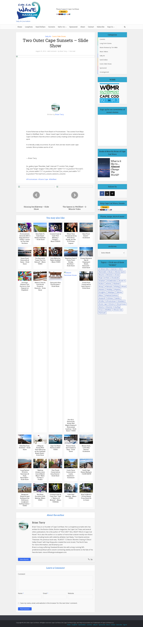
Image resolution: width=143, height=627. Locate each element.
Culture (101, 283)
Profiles (101, 301)
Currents (51, 27)
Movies (120, 292)
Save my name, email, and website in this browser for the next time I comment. (48, 603)
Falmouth (109, 286)
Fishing (117, 286)
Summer (109, 307)
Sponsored (73, 27)
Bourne (101, 275)
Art (121, 269)
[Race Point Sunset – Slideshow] (86, 227)
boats (111, 272)
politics (118, 298)
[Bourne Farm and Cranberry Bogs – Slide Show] (71, 439)
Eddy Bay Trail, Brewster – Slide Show (24, 447)
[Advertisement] (41, 123)
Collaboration (112, 281)
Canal (117, 275)
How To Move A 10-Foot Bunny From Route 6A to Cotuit (86, 497)
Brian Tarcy (63, 51)
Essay (101, 286)
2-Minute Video (104, 269)
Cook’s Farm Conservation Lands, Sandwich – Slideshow (70, 474)
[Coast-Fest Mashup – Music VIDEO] (71, 488)
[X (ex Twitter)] (107, 193)
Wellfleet (53, 179)
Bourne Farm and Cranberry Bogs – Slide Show (71, 448)
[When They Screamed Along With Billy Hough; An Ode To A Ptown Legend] (71, 227)
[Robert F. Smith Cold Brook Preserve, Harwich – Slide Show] (40, 276)
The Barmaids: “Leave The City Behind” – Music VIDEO (40, 261)
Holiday (109, 289)
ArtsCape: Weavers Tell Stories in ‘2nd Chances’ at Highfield (25, 286)
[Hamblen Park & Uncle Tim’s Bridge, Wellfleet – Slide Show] (71, 251)
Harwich (101, 289)
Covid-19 (122, 281)
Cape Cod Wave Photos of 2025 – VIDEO (55, 447)
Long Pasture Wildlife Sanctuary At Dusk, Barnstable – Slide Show (24, 474)
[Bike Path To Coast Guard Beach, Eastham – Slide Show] (40, 227)
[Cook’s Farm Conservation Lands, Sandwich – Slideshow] (71, 463)
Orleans (110, 298)
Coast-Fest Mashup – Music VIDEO (70, 496)
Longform (29, 27)
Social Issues (122, 304)
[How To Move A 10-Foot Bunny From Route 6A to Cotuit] (86, 488)
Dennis (109, 283)
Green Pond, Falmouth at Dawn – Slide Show (24, 261)
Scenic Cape (43, 179)
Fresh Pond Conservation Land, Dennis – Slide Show (86, 285)
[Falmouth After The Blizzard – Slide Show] (55, 276)
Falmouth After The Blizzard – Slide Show (55, 284)
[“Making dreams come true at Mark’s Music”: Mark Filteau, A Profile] (40, 463)
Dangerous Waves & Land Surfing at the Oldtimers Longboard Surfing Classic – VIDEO (24, 500)
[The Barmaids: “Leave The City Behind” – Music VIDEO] (40, 251)
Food (124, 286)
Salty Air (61, 27)
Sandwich (122, 301)
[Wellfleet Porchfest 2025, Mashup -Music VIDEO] (40, 488)
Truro (101, 310)
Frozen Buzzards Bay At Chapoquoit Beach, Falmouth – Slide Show (86, 262)
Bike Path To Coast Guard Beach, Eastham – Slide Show (40, 236)
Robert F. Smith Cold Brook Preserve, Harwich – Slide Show (40, 286)
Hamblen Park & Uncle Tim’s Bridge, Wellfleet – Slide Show (71, 262)
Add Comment (52, 51)
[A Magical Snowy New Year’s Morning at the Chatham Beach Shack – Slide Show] (40, 439)
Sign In (110, 27)
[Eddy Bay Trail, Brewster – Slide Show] (24, 439)
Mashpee (112, 292)
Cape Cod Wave (104, 278)
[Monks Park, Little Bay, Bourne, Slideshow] (86, 439)
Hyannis (117, 289)
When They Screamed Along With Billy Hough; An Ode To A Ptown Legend (71, 238)
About (82, 27)
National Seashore (112, 295)
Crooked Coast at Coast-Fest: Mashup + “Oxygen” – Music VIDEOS (55, 237)
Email (45, 593)
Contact (91, 27)
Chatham (102, 281)
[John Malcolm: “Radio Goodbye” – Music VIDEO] (55, 251)
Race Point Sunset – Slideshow (86, 236)
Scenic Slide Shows (59, 36)
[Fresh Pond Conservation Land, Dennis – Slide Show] (86, 276)
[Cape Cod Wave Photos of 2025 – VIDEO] (55, 439)
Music (101, 295)
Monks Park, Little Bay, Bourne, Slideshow (86, 448)
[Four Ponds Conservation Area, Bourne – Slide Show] (55, 463)
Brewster (110, 275)
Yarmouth (102, 313)
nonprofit (102, 298)
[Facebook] (102, 193)
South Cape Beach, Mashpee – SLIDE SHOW (86, 472)
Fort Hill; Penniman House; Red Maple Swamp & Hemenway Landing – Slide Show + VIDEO (70, 425)
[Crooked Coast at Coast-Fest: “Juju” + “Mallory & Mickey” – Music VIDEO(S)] (55, 488)
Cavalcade (115, 278)
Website (71, 593)
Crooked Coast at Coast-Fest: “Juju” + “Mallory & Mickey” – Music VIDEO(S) (55, 498)
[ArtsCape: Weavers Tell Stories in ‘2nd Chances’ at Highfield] (24, 276)
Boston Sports (120, 272)
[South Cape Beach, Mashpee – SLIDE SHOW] (86, 463)
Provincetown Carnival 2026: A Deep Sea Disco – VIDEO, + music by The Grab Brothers (24, 238)
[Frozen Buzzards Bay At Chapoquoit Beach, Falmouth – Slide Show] (86, 251)
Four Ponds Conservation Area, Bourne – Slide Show (55, 473)
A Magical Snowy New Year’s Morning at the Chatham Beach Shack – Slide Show (40, 450)
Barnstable (102, 272)
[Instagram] (112, 193)
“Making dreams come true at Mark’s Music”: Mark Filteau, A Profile (40, 474)
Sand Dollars (40, 27)
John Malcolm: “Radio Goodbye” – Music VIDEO (55, 260)
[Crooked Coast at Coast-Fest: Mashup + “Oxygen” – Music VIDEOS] (55, 227)
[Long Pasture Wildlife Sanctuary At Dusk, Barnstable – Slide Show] (24, 463)
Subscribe (100, 27)
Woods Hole (118, 310)
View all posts (24, 559)
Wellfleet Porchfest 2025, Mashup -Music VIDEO (40, 497)
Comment (21, 574)
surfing (117, 307)
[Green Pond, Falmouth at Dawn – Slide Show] (24, 251)
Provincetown (32, 179)
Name (21, 593)
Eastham (117, 283)
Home (20, 27)
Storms (101, 307)
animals (114, 269)
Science (112, 304)
